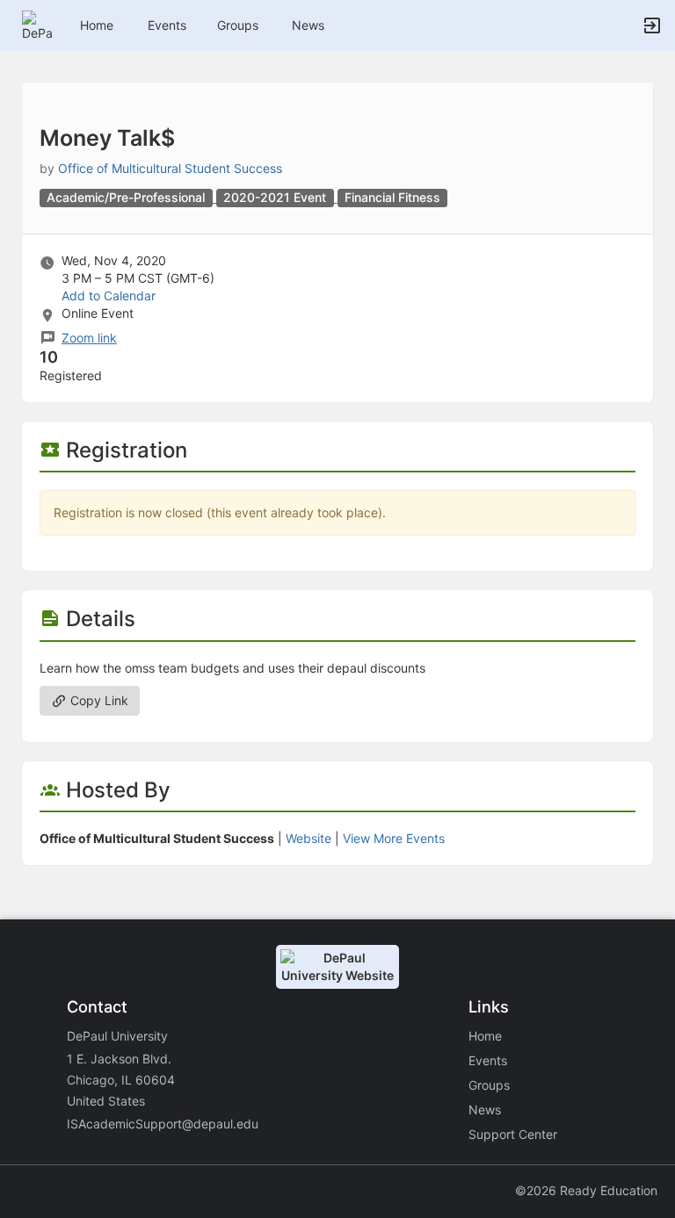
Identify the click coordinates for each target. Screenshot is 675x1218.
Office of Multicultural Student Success (170, 168)
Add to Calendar (109, 295)
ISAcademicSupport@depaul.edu (162, 1123)
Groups (237, 25)
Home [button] (96, 25)
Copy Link (97, 700)
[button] (37, 24)
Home (485, 1035)
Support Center (512, 1134)
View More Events (394, 838)
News (308, 25)
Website (308, 838)
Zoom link (89, 337)
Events (167, 25)
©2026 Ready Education (586, 1190)
